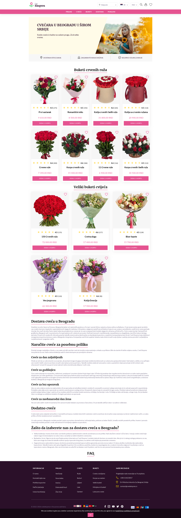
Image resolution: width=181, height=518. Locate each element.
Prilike (69, 12)
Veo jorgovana (49, 300)
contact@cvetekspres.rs (128, 486)
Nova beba (59, 478)
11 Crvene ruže (106, 167)
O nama (35, 474)
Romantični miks (75, 112)
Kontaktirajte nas (39, 478)
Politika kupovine (39, 483)
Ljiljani (79, 483)
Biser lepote (131, 236)
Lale (78, 487)
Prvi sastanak (45, 112)
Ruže (79, 474)
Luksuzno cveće (98, 492)
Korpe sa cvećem (99, 478)
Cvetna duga (90, 236)
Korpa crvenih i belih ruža (136, 167)
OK (91, 515)
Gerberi (80, 492)
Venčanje (59, 474)
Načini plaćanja (38, 487)
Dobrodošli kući (61, 487)
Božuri (79, 478)
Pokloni (111, 12)
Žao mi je (59, 492)
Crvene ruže (44, 167)
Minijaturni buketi (99, 487)
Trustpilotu (141, 474)
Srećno (58, 483)
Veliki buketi (97, 483)
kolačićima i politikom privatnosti (127, 511)
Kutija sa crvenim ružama (136, 112)
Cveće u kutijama (99, 474)
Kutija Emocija (90, 300)
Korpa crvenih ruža (75, 167)
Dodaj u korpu (44, 123)
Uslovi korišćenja (39, 492)
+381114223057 (126, 478)
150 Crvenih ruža (50, 236)
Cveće (78, 12)
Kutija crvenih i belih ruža (105, 112)
